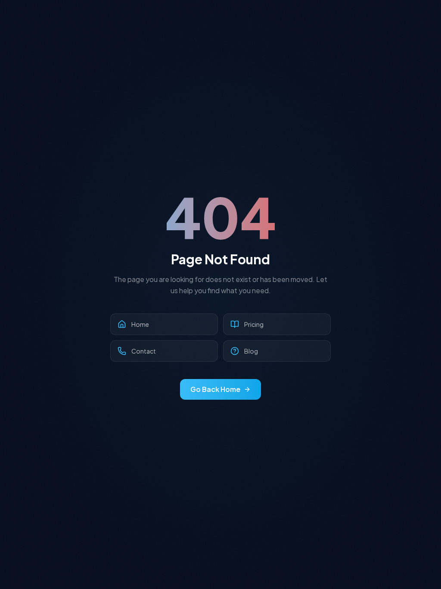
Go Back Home (215, 389)
